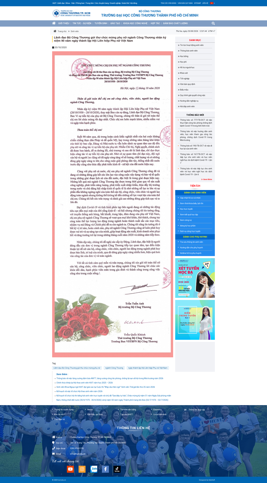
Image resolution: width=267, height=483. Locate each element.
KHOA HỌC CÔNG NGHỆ (135, 23)
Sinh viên (74, 31)
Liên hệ (205, 3)
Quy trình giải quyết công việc (192, 95)
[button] (212, 3)
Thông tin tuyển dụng (63, 409)
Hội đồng (133, 3)
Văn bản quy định (185, 3)
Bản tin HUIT (59, 414)
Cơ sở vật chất (159, 414)
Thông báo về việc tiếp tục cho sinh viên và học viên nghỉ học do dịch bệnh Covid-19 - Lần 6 (196, 171)
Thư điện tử (59, 419)
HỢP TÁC (155, 23)
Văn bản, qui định (95, 414)
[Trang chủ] (54, 23)
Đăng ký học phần (188, 226)
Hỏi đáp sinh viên (187, 106)
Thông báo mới (195, 115)
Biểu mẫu (184, 90)
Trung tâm (90, 3)
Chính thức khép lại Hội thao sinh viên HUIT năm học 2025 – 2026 (84, 383)
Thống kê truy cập (196, 409)
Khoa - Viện (70, 3)
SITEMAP (197, 3)
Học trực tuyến (186, 209)
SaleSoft (212, 480)
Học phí (183, 62)
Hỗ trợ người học (187, 67)
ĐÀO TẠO (115, 23)
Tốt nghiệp (184, 78)
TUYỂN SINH (101, 23)
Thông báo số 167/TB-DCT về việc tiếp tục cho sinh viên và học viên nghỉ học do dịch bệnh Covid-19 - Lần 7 (196, 158)
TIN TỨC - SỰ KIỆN (82, 23)
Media (90, 409)
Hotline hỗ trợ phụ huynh (190, 253)
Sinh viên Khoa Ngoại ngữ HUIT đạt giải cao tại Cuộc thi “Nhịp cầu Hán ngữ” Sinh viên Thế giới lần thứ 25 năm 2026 (105, 387)
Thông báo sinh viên (189, 51)
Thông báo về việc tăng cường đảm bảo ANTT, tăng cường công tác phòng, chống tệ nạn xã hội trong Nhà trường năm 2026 (109, 378)
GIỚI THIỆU (63, 23)
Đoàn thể (125, 3)
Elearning (157, 409)
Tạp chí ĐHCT (126, 414)
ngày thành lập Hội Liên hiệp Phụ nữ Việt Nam (147, 368)
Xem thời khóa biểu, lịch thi (191, 203)
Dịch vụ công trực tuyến (190, 231)
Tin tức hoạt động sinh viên (192, 45)
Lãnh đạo (61, 3)
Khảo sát (184, 73)
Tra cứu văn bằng (168, 3)
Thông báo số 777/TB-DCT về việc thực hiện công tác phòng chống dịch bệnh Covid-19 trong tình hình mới (196, 123)
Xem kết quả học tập (189, 214)
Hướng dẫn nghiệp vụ (189, 101)
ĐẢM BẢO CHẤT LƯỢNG (175, 23)
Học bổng (184, 56)
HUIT (54, 3)
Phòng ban (80, 3)
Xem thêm (207, 179)
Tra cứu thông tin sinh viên (191, 242)
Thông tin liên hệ (133, 428)
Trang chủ (62, 31)
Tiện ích (195, 185)
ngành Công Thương (114, 368)
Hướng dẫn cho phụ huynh (191, 247)
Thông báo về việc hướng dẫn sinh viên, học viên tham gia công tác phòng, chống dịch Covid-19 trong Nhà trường (196, 135)
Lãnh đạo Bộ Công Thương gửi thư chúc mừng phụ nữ (77, 368)
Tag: (54, 363)
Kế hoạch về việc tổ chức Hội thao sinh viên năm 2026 (79, 391)
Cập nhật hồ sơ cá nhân (190, 198)
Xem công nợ (186, 220)
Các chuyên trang (102, 3)
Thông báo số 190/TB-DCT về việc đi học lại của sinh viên (196, 147)
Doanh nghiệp (115, 3)
